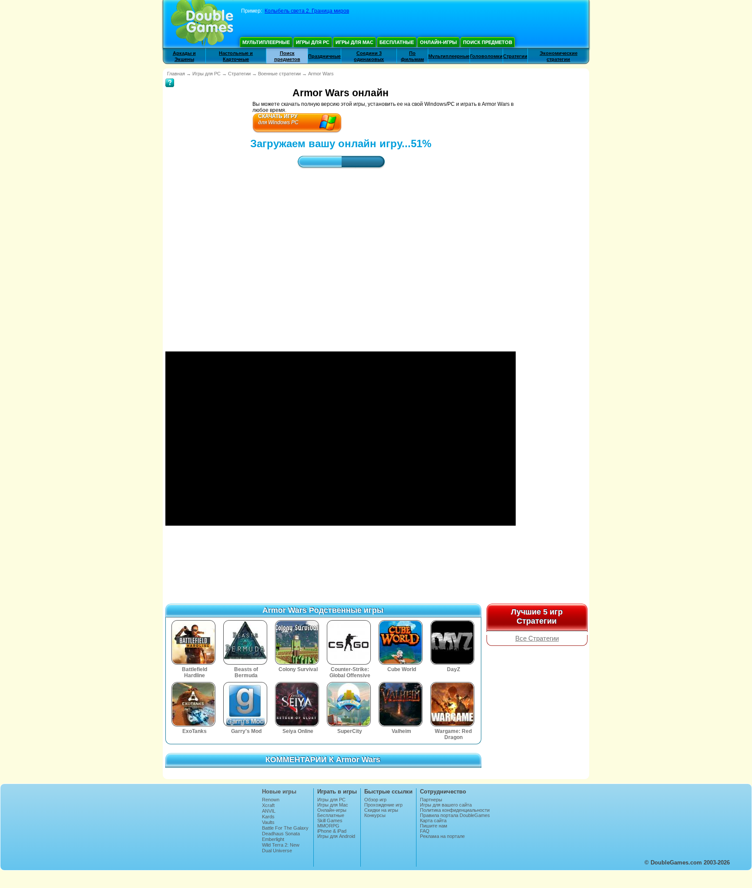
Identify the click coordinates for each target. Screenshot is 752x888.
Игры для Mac (354, 42)
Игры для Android (336, 836)
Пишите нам (433, 825)
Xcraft (268, 805)
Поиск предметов (487, 42)
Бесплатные (396, 42)
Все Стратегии (537, 638)
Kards (268, 816)
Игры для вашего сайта (446, 804)
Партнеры (431, 799)
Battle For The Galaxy (285, 828)
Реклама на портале (442, 836)
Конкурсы (375, 815)
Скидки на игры (381, 810)
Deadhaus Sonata (281, 833)
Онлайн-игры (438, 42)
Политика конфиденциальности (455, 810)
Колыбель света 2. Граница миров (307, 11)
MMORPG (328, 825)
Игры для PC (312, 42)
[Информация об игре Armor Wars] (169, 77)
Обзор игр (375, 799)
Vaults (268, 822)
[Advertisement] (340, 252)
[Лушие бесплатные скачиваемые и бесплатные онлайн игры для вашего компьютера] (202, 24)
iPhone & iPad (331, 831)
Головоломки (486, 56)
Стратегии (515, 56)
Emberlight (273, 839)
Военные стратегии (279, 73)
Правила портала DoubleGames (455, 815)
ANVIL (268, 811)
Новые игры (279, 791)
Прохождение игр (383, 804)
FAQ (425, 831)
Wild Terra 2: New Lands (280, 847)
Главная (176, 73)
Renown (270, 799)
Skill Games (329, 820)
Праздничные (324, 56)
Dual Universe (277, 850)
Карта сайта (433, 820)
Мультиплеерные (266, 42)
